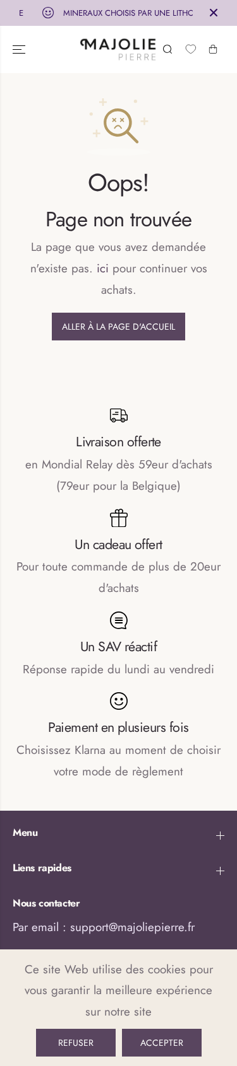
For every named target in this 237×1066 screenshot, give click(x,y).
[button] (20, 49)
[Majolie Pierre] (118, 49)
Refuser (76, 1042)
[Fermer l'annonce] (213, 12)
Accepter (161, 1042)
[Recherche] (167, 49)
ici (103, 268)
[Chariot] (213, 49)
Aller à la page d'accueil (118, 326)
